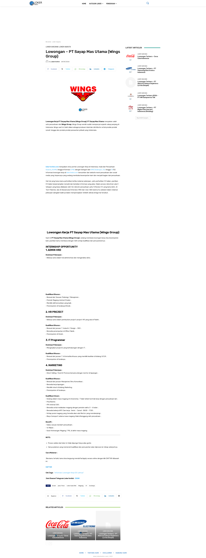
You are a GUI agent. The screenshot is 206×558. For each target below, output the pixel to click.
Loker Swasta (65, 47)
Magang (80, 485)
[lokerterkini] (47, 61)
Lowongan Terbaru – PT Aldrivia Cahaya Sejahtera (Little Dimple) (108, 536)
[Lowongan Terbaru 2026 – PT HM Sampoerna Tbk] (131, 95)
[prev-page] (47, 543)
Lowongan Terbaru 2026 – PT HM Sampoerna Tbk (148, 96)
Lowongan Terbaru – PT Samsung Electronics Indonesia (83, 536)
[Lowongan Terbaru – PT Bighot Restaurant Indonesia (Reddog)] (131, 108)
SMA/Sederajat (96, 170)
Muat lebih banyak (142, 118)
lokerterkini (55, 61)
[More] (119, 496)
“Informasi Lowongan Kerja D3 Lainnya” (69, 473)
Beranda (48, 42)
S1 (112, 170)
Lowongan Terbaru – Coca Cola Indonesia (58, 537)
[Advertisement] (64, 22)
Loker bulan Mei (71, 485)
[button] (147, 3)
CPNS (72, 170)
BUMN (54, 170)
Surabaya (92, 485)
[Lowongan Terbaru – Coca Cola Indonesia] (58, 525)
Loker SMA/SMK (108, 531)
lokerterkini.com (52, 167)
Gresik (54, 485)
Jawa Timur (61, 485)
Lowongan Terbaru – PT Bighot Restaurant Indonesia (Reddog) (147, 109)
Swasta (48, 170)
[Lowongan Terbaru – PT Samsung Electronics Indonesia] (83, 525)
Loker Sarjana (56, 42)
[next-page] (50, 543)
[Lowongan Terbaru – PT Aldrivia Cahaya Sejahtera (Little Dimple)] (108, 525)
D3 (104, 170)
